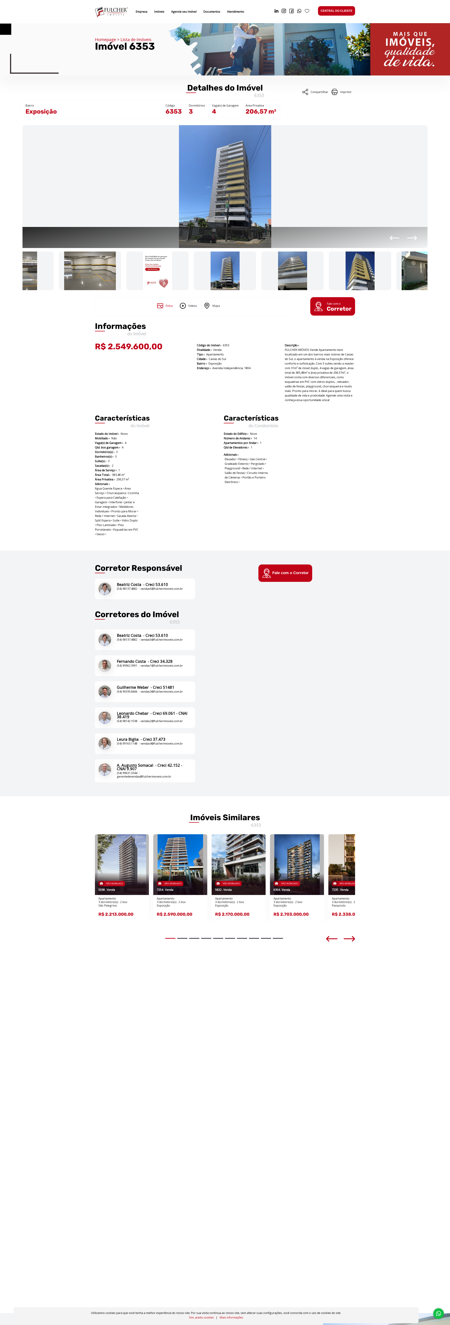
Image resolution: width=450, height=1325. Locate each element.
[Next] (412, 238)
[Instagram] (284, 12)
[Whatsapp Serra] (299, 12)
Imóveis (159, 12)
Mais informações (231, 1317)
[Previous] (394, 238)
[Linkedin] (276, 12)
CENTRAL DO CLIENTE (336, 10)
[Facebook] (291, 12)
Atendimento (235, 12)
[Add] (141, 842)
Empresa (141, 12)
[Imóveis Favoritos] (307, 12)
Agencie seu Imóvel (184, 12)
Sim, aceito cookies (201, 1317)
